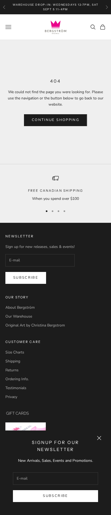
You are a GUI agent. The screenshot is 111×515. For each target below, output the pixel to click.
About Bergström (20, 307)
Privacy (11, 396)
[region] (55, 188)
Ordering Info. (17, 379)
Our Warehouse (18, 316)
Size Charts (14, 352)
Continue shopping (55, 119)
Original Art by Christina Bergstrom (35, 325)
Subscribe (55, 495)
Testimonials (15, 388)
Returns (12, 370)
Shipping (12, 361)
